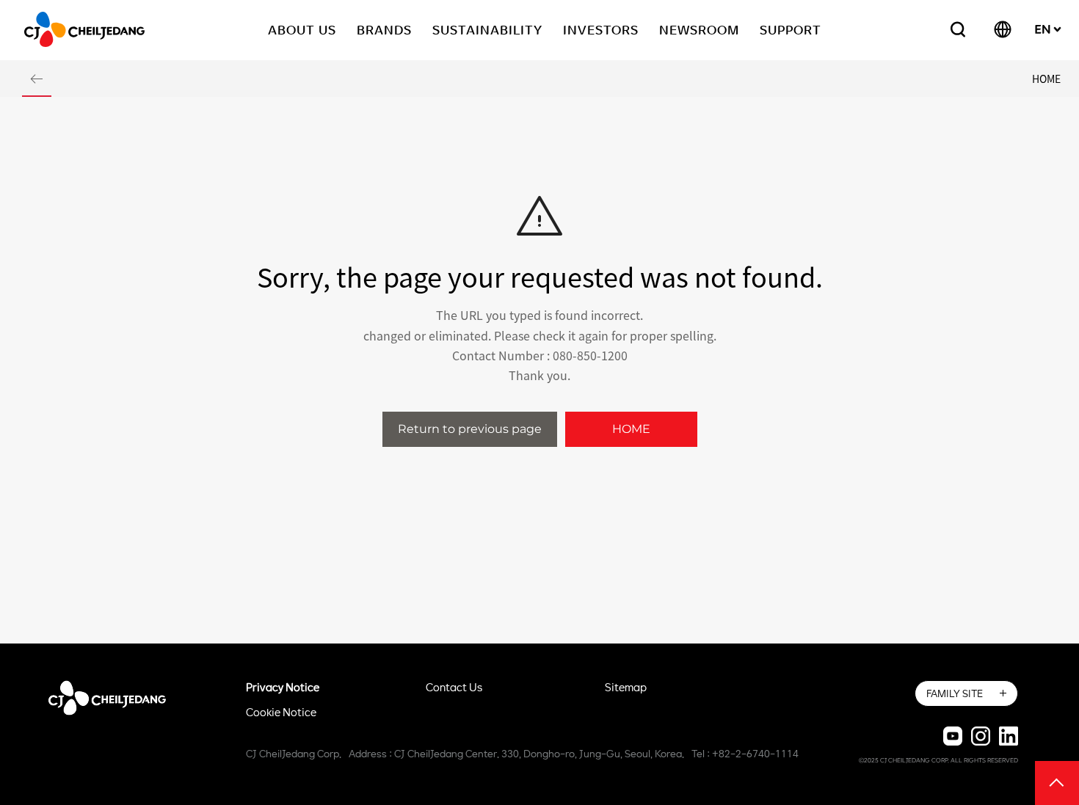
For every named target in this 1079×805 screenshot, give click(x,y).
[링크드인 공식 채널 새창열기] (1008, 735)
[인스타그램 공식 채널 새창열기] (980, 735)
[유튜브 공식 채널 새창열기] (952, 735)
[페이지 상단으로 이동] (1057, 782)
